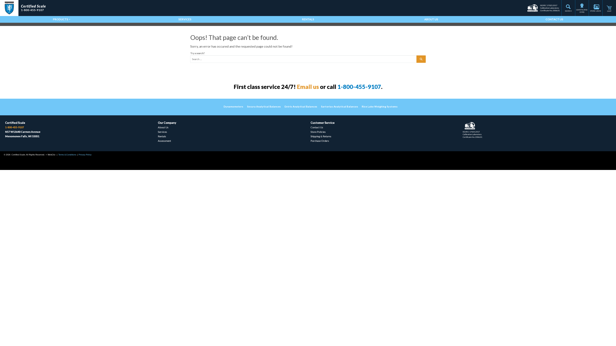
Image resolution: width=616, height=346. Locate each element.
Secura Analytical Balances (264, 106)
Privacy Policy (85, 155)
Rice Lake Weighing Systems (380, 106)
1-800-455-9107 (359, 86)
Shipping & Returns (321, 136)
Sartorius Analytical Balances (339, 106)
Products (60, 19)
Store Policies (318, 131)
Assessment (164, 140)
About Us (431, 19)
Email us (308, 86)
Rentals (308, 19)
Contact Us (554, 19)
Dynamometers (233, 106)
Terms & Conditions (67, 155)
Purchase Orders (320, 140)
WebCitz (51, 155)
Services (184, 19)
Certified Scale (15, 122)
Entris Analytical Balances (301, 106)
